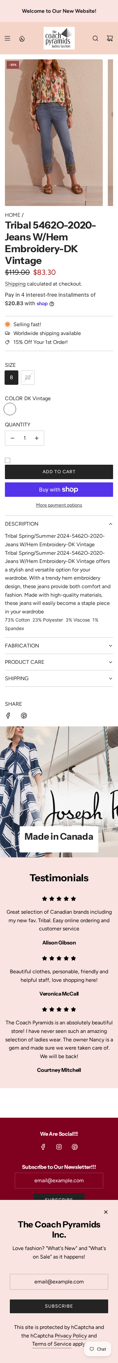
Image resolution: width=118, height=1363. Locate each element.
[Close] (106, 1212)
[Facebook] (43, 1147)
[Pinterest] (75, 1147)
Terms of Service (51, 1344)
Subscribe (59, 1306)
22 (28, 377)
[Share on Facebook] (8, 716)
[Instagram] (59, 1147)
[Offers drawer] (21, 38)
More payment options (59, 505)
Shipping (15, 284)
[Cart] (110, 38)
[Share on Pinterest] (24, 716)
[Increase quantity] (37, 438)
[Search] (95, 38)
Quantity (17, 424)
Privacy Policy (71, 1336)
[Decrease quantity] (12, 438)
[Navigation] (7, 38)
